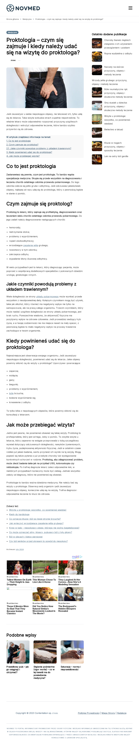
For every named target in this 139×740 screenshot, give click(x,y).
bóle (11, 393)
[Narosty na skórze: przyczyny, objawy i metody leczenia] (97, 70)
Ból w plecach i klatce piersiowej (25, 536)
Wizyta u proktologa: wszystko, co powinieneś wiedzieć (37, 510)
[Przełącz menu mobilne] (130, 8)
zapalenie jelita (30, 245)
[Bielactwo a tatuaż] (97, 133)
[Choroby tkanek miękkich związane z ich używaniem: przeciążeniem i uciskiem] (97, 43)
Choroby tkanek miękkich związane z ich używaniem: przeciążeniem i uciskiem (118, 44)
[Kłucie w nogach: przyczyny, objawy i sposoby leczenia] (97, 146)
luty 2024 (20, 549)
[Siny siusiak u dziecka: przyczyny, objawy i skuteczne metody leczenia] (97, 106)
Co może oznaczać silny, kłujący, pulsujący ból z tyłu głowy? (40, 532)
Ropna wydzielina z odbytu (118, 53)
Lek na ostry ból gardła (116, 156)
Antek (13, 60)
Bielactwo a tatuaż (113, 129)
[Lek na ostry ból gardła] (97, 159)
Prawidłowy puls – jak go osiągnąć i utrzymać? (17, 669)
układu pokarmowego (47, 296)
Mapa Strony (108, 713)
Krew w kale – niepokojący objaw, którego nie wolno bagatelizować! (44, 527)
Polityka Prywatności (88, 713)
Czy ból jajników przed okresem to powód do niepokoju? (38, 541)
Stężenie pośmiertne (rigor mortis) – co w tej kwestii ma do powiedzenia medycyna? (44, 672)
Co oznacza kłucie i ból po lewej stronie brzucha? (35, 519)
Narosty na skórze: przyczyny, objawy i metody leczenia (114, 71)
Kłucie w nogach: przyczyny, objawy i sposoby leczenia (114, 147)
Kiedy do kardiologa (19, 514)
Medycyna (12, 32)
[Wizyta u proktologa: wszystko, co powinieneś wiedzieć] (97, 119)
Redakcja (121, 713)
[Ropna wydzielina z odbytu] (97, 57)
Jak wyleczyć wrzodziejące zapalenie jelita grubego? (36, 523)
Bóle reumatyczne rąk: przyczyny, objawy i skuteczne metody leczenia (118, 93)
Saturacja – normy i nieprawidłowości (71, 668)
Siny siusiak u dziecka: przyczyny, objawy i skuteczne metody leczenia (118, 106)
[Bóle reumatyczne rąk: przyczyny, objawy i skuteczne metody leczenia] (97, 92)
